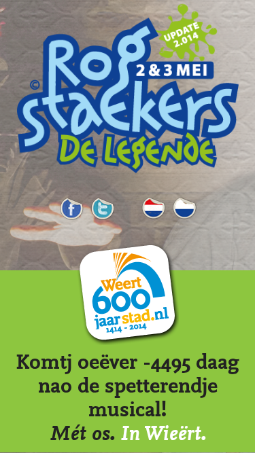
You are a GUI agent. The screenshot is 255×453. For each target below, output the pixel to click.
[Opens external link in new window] (102, 217)
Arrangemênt (184, 205)
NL (153, 205)
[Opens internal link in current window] (127, 174)
